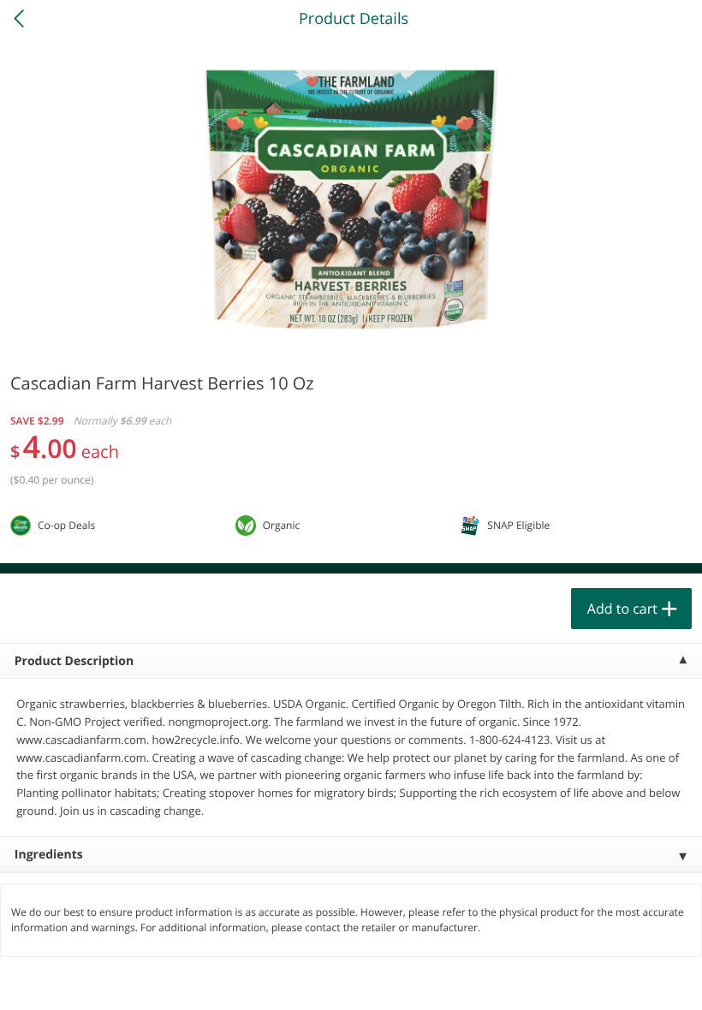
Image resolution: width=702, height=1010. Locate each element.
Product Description (74, 661)
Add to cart (622, 608)
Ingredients (49, 855)
